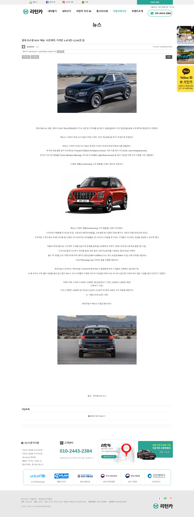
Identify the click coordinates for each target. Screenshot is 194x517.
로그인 (171, 7)
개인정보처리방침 (45, 499)
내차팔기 (52, 11)
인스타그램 (171, 498)
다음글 (34, 57)
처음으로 (153, 7)
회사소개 (24, 499)
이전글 (26, 57)
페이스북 (160, 498)
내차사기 (66, 11)
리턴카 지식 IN (83, 11)
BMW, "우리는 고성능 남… (32, 461)
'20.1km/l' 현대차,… (30, 457)
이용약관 (33, 499)
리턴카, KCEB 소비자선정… (33, 450)
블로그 (165, 498)
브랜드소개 (137, 11)
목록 (169, 57)
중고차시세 (102, 11)
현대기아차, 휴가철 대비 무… (33, 465)
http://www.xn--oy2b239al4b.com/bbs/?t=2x (42, 51)
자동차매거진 (119, 11)
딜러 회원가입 (163, 7)
